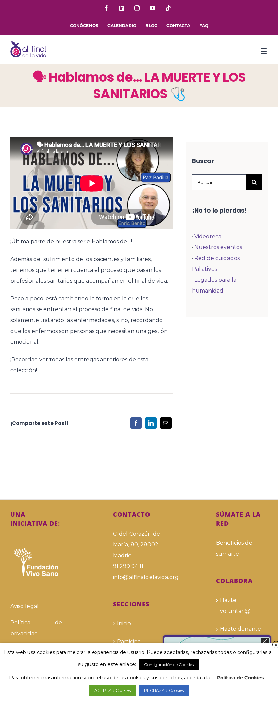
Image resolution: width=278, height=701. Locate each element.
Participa (129, 641)
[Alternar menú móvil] (264, 51)
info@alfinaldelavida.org (139, 577)
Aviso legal (24, 606)
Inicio (124, 623)
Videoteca (207, 236)
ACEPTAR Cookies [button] (112, 690)
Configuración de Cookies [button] (169, 664)
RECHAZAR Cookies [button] (164, 690)
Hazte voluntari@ (235, 605)
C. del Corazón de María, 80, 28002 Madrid (136, 544)
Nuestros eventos (218, 247)
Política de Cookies (240, 678)
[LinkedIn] (150, 423)
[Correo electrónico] (165, 423)
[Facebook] (135, 423)
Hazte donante (240, 629)
